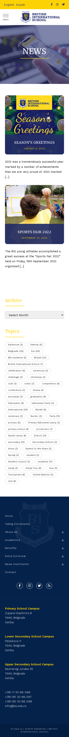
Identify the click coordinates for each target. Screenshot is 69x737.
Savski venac (17, 435)
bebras (36, 344)
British (40, 357)
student (32, 455)
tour (53, 468)
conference (16, 390)
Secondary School (44, 442)
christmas (37, 377)
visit (12, 481)
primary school (18, 429)
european (15, 396)
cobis (29, 383)
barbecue (15, 344)
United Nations (43, 474)
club (12, 383)
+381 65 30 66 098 (18, 701)
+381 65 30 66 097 (18, 697)
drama (38, 390)
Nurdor (36, 416)
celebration (16, 370)
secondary (16, 442)
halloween (16, 403)
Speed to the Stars (38, 448)
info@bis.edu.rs (15, 706)
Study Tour (33, 468)
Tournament (16, 474)
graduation (38, 396)
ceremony (40, 370)
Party (55, 416)
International (18, 409)
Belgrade (16, 351)
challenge (15, 377)
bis (35, 351)
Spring (13, 455)
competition (51, 383)
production (44, 429)
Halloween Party (43, 403)
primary (14, 422)
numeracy (15, 416)
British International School (25, 364)
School (40, 435)
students (45, 461)
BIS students (17, 357)
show (13, 448)
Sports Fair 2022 (34, 232)
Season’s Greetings (34, 142)
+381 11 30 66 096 (17, 692)
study (13, 468)
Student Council (19, 461)
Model (40, 409)
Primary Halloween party (44, 422)
